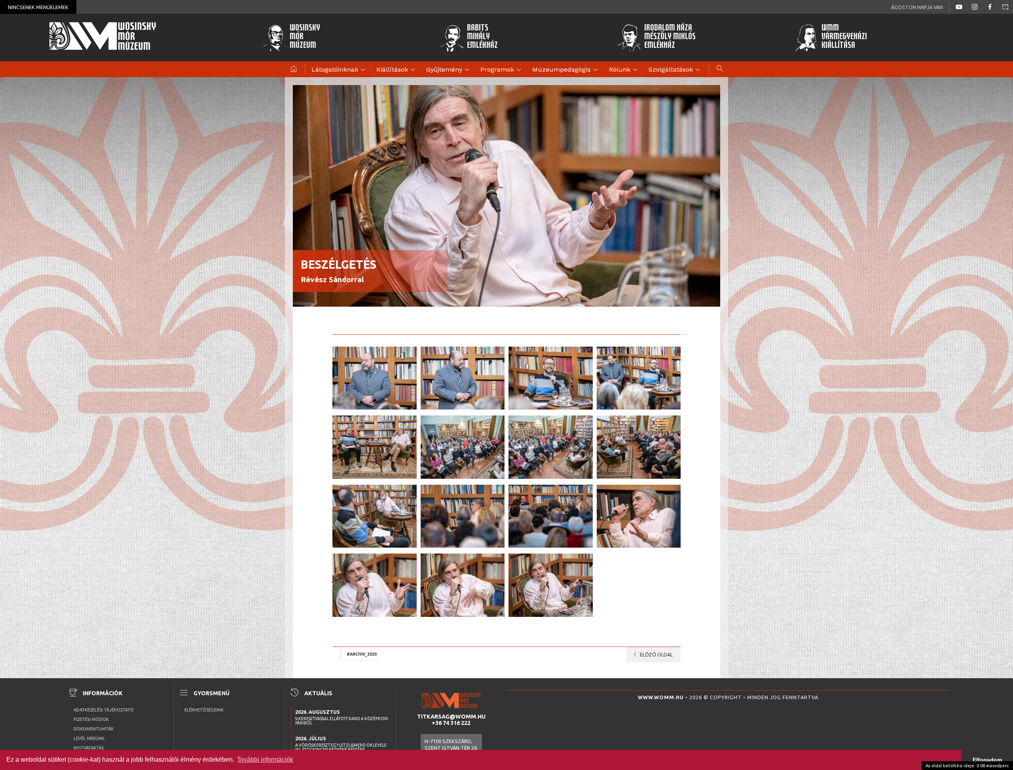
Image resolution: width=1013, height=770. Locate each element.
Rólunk (624, 70)
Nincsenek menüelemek (38, 7)
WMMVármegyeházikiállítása (844, 37)
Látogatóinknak (339, 70)
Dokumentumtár (94, 728)
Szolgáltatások (675, 70)
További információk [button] (265, 759)
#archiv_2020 (362, 654)
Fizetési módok (91, 719)
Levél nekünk (89, 738)
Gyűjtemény (449, 70)
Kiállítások (396, 70)
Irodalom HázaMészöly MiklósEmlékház (670, 37)
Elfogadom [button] (987, 760)
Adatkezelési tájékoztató (104, 709)
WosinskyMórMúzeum (305, 37)
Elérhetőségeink (204, 709)
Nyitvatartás (89, 747)
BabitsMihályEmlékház (482, 37)
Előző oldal (651, 654)
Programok (502, 70)
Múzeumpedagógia (566, 70)
